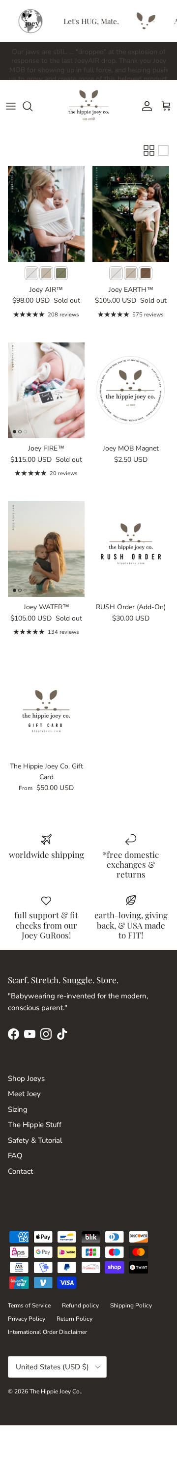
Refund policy (80, 1305)
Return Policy (74, 1319)
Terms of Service (29, 1305)
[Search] (32, 106)
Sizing (18, 1109)
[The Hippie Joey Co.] (89, 106)
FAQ (15, 1156)
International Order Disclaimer (47, 1332)
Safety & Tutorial (35, 1140)
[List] (163, 150)
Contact (20, 1171)
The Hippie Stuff (34, 1125)
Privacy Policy (26, 1319)
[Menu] (11, 106)
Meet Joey (24, 1094)
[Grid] (149, 150)
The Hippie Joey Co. (55, 1391)
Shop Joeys (26, 1078)
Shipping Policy (131, 1305)
